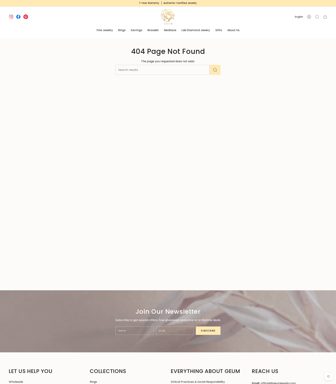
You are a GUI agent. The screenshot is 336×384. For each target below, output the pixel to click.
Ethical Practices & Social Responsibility (198, 382)
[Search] (215, 70)
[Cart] (325, 17)
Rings (93, 382)
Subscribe (208, 330)
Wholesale (16, 382)
